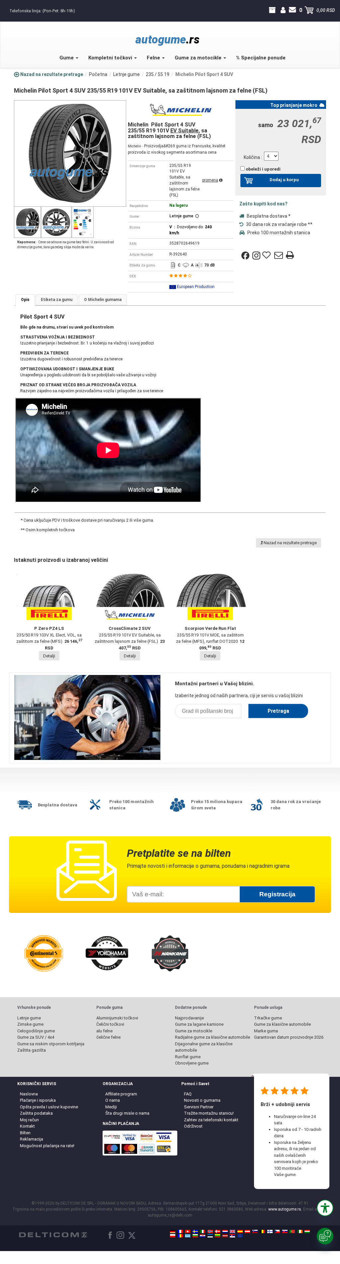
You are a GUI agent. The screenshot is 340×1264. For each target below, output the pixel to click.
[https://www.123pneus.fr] (180, 1231)
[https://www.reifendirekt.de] (172, 1231)
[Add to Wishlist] (267, 256)
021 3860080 (6, 10)
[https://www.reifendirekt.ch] (187, 1231)
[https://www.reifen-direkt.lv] (225, 1235)
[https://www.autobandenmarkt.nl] (225, 1231)
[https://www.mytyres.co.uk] (232, 1231)
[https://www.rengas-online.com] (270, 1231)
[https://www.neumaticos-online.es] (240, 1231)
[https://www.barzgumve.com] (195, 1235)
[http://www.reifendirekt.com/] (240, 1235)
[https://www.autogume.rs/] (232, 1235)
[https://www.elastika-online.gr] (187, 1235)
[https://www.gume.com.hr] (202, 1235)
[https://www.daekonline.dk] (217, 1231)
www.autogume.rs (284, 1209)
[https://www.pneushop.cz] (277, 1231)
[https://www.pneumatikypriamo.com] (285, 1231)
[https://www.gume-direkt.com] (255, 1231)
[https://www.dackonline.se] (195, 1231)
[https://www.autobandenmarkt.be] (262, 1231)
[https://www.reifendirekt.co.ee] (210, 1235)
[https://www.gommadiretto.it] (202, 1231)
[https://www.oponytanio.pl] (172, 1235)
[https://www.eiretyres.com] (299, 1231)
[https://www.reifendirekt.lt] (217, 1235)
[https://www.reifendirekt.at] (247, 1231)
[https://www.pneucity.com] (292, 1231)
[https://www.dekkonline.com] (210, 1231)
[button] (325, 1208)
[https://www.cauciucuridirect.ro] (180, 1235)
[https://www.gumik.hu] (307, 1231)
